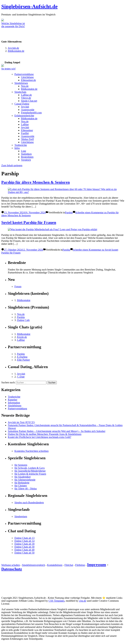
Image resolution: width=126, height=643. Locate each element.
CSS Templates (56, 600)
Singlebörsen (21, 83)
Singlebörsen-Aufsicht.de (29, 6)
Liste (23, 151)
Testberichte (20, 145)
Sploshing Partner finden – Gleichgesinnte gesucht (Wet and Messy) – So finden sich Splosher (56, 431)
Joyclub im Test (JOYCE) (21, 422)
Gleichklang (27, 77)
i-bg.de (82, 600)
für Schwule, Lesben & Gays (29, 468)
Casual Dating (21, 103)
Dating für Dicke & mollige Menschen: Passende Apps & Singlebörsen (44, 434)
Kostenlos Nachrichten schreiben (31, 451)
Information (14, 402)
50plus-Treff (27, 139)
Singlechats (20, 92)
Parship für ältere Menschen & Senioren (35, 182)
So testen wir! (8, 68)
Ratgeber (12, 399)
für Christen (20, 485)
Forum (17, 286)
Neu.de (25, 86)
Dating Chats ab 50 (24, 552)
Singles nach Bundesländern (29, 502)
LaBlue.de (26, 94)
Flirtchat (68, 565)
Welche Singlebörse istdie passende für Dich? (13, 25)
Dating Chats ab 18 (24, 543)
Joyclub (25, 106)
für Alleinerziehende (24, 479)
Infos (17, 148)
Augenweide (27, 109)
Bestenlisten (27, 157)
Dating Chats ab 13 (24, 538)
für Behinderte (21, 482)
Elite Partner (23, 359)
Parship (69, 212)
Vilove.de (26, 97)
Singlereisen (20, 516)
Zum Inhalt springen (11, 165)
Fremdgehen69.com (31, 112)
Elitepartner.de (28, 80)
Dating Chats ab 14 (24, 540)
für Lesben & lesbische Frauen (30, 473)
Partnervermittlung (24, 74)
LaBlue (25, 124)
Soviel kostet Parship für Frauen (28, 222)
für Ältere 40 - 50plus (25, 488)
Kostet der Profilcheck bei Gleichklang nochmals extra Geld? (39, 437)
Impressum (96, 564)
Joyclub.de (13, 48)
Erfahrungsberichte (24, 115)
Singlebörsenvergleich (33, 565)
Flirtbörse (80, 565)
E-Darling (22, 356)
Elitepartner (27, 130)
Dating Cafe (23, 320)
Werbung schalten (10, 565)
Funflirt (25, 133)
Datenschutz (11, 569)
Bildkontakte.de (16, 51)
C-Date (21, 376)
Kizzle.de (22, 337)
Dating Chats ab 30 (24, 546)
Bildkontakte (23, 300)
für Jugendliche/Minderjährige (30, 470)
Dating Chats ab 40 (24, 549)
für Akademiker (22, 476)
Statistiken (26, 154)
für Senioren (20, 465)
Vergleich (26, 159)
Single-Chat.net (29, 100)
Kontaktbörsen (54, 565)
